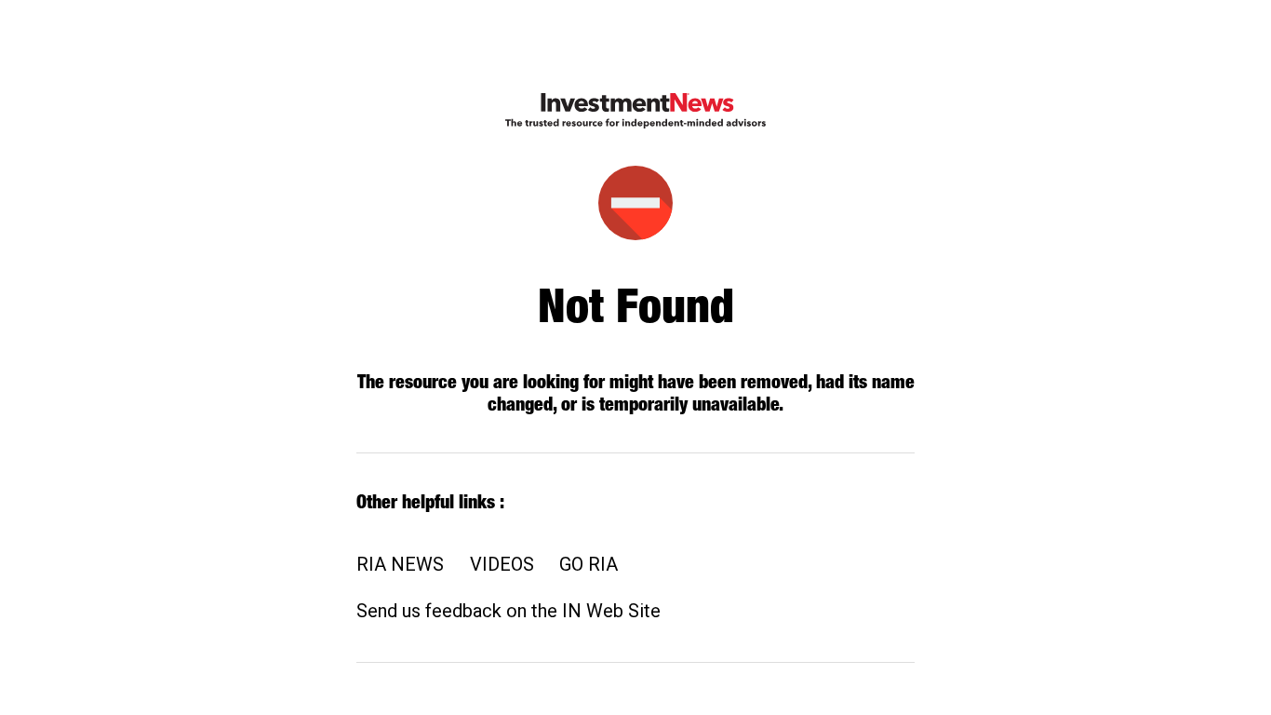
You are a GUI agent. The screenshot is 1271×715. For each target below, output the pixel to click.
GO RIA (588, 564)
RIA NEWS (400, 564)
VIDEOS (502, 564)
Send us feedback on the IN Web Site (508, 611)
